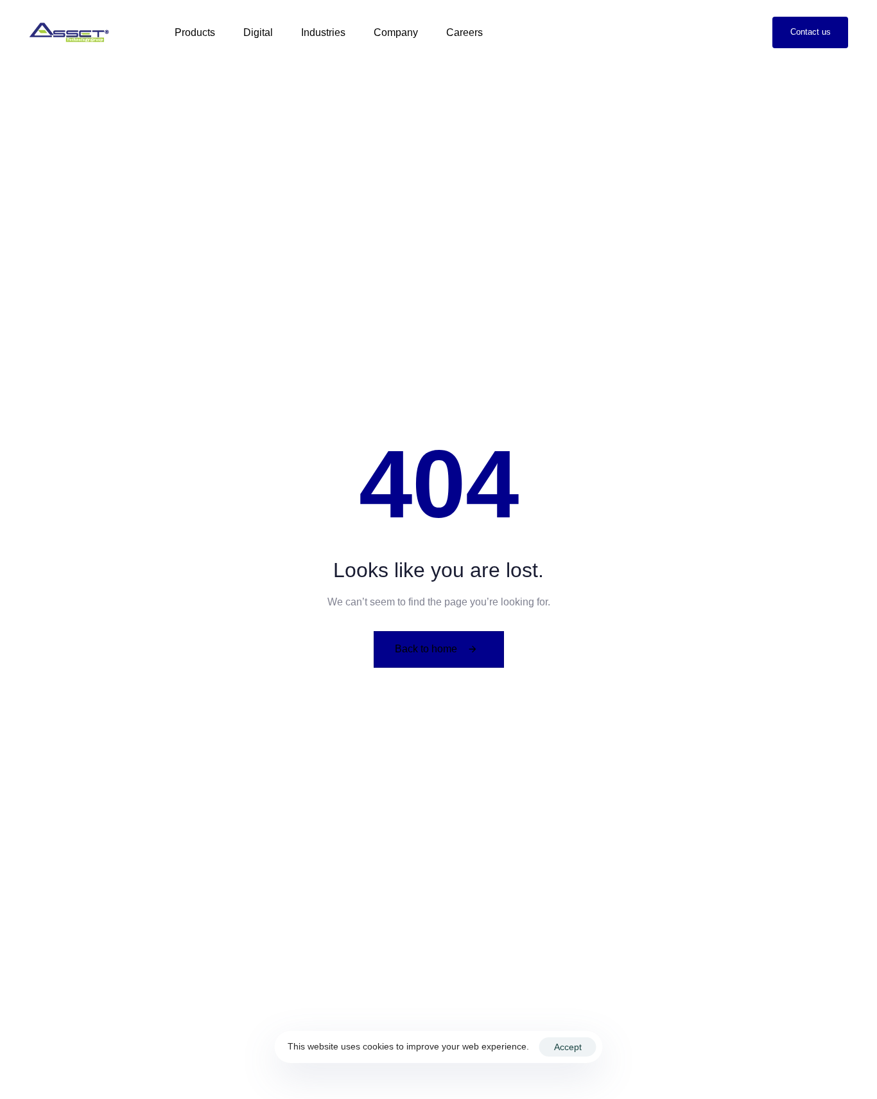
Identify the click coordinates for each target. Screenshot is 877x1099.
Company (396, 32)
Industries (323, 32)
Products (195, 32)
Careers (464, 32)
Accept (568, 1047)
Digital (258, 32)
